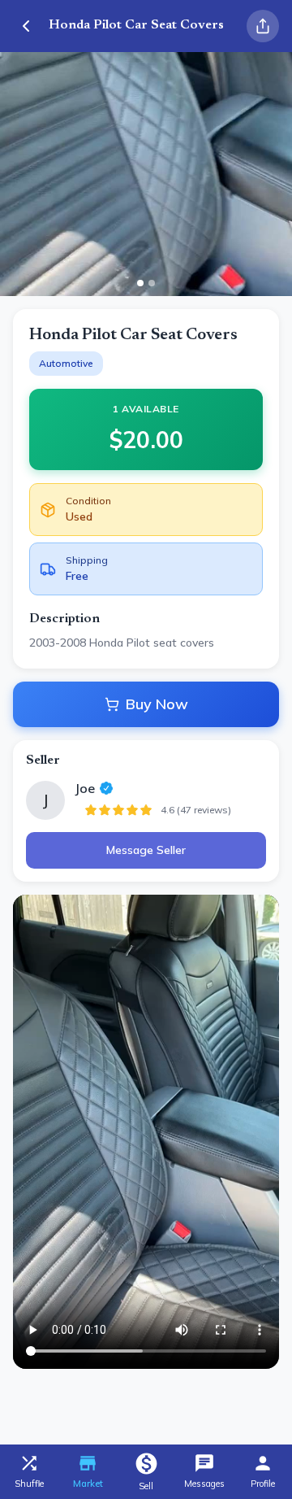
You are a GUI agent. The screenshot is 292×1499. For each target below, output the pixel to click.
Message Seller (146, 850)
